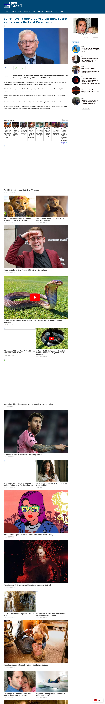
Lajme (82, 46)
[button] (99, 12)
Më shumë (85, 108)
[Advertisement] (36, 115)
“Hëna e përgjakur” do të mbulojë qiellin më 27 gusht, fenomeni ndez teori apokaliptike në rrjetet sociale (90, 81)
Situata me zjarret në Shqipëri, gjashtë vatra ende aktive (90, 91)
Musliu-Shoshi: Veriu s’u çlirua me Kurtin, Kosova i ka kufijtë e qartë (90, 50)
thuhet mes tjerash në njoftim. (25, 91)
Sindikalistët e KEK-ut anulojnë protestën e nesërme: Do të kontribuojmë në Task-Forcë (90, 70)
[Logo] (16, 5)
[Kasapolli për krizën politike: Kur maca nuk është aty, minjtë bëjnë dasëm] (76, 59)
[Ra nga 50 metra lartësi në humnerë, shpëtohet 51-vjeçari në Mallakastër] (76, 101)
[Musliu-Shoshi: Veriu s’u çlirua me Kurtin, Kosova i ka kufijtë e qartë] (76, 49)
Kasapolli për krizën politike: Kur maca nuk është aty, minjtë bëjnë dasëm (89, 60)
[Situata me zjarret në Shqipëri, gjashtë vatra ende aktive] (76, 90)
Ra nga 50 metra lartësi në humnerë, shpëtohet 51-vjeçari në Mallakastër (89, 101)
